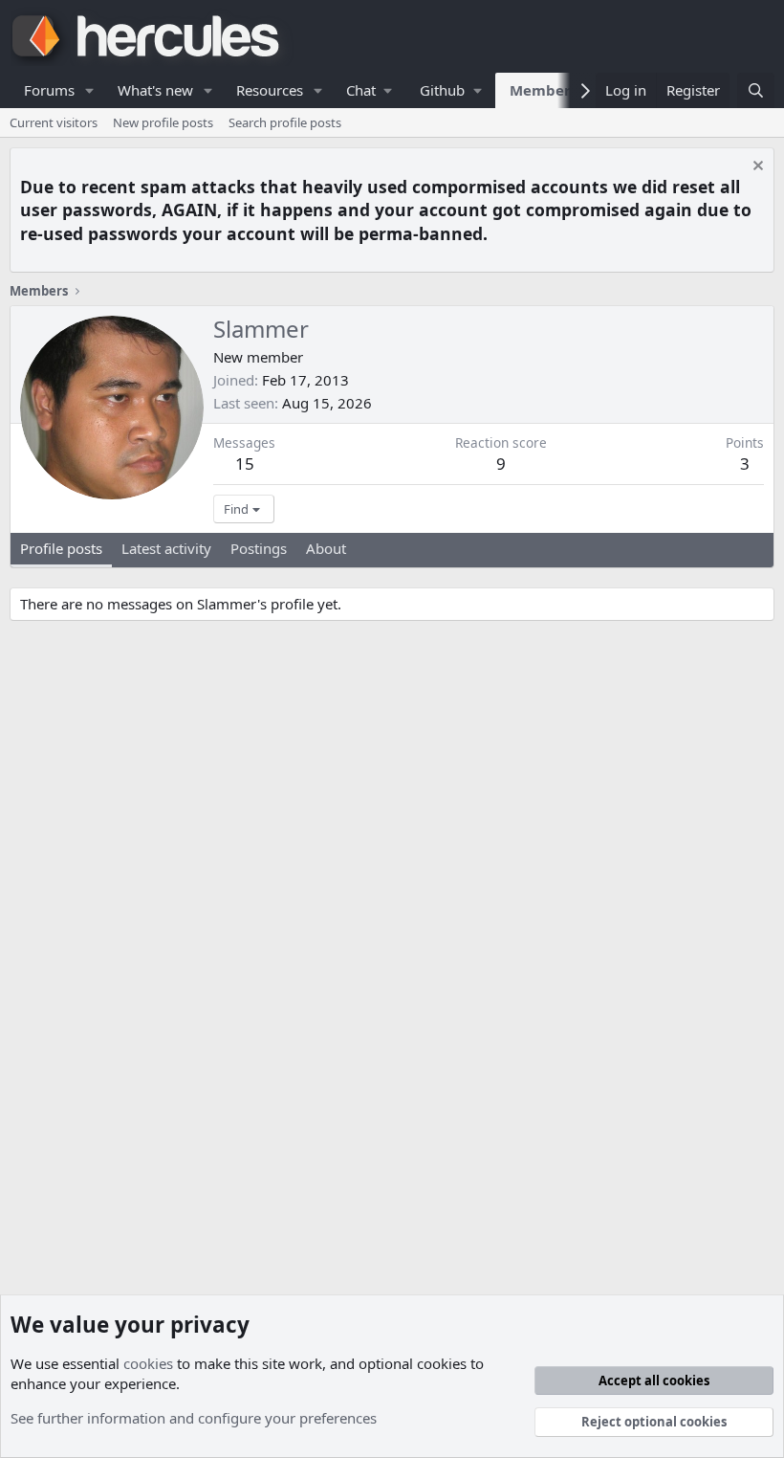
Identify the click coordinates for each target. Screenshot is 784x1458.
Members (543, 89)
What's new (155, 89)
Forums (49, 89)
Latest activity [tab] (166, 548)
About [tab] (326, 548)
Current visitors (54, 122)
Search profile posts (285, 122)
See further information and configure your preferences (194, 1417)
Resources (269, 89)
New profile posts (163, 122)
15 (244, 464)
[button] (89, 90)
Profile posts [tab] (61, 548)
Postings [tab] (258, 548)
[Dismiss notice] (756, 168)
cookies (148, 1363)
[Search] (755, 90)
